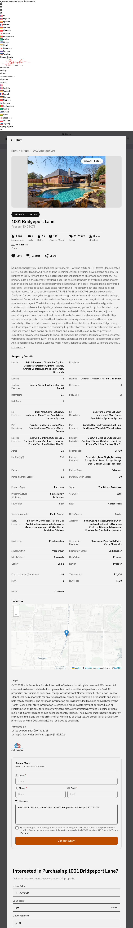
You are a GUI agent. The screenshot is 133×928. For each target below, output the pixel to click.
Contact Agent (67, 840)
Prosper (25, 150)
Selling (3, 70)
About (3, 79)
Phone (23, 788)
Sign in (10, 57)
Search (3, 67)
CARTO (117, 668)
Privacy (24, 833)
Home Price (19, 886)
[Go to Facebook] (1, 4)
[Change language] (2, 15)
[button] (66, 633)
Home (14, 150)
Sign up (3, 57)
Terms (115, 830)
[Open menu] (1, 129)
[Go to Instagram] (1, 7)
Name (22, 775)
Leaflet (77, 668)
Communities (6, 76)
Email (74, 788)
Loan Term (18, 900)
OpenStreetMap (92, 668)
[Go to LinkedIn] (1, 13)
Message (23, 801)
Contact (3, 82)
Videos (3, 73)
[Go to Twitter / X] (1, 10)
